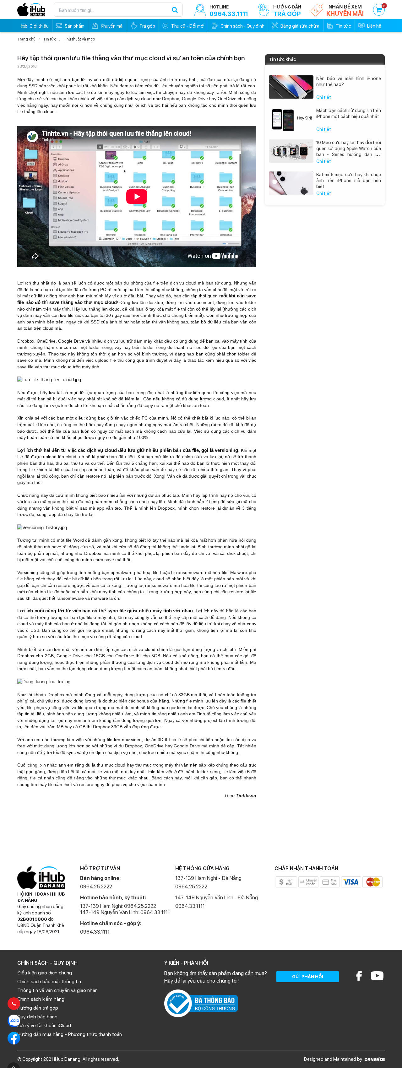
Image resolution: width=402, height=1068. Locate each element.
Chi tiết (323, 97)
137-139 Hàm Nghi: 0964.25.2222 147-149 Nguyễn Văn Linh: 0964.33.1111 (125, 909)
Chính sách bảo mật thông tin (49, 981)
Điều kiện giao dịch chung (44, 973)
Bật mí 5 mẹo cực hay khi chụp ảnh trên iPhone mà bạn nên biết (348, 180)
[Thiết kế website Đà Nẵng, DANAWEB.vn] (374, 1059)
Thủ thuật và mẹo (79, 39)
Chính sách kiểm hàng (40, 999)
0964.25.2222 (96, 887)
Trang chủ (26, 39)
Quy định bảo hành (37, 1017)
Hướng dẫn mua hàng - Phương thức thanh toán (69, 1034)
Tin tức (49, 39)
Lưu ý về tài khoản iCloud (44, 1025)
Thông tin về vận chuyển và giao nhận (57, 990)
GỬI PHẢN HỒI (307, 976)
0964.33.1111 (95, 932)
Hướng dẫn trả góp (37, 1008)
